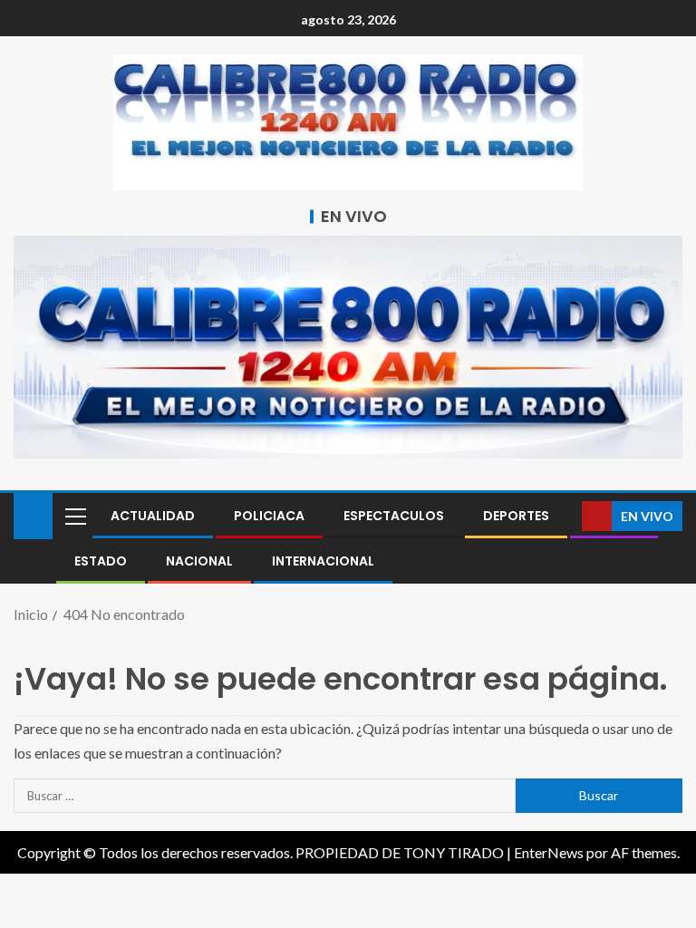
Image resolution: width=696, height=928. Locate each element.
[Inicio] (33, 514)
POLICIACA (269, 516)
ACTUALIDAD (153, 516)
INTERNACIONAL (323, 561)
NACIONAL (199, 561)
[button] (74, 515)
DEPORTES (516, 516)
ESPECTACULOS (393, 516)
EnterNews (549, 852)
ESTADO (100, 561)
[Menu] (74, 515)
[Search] (566, 516)
